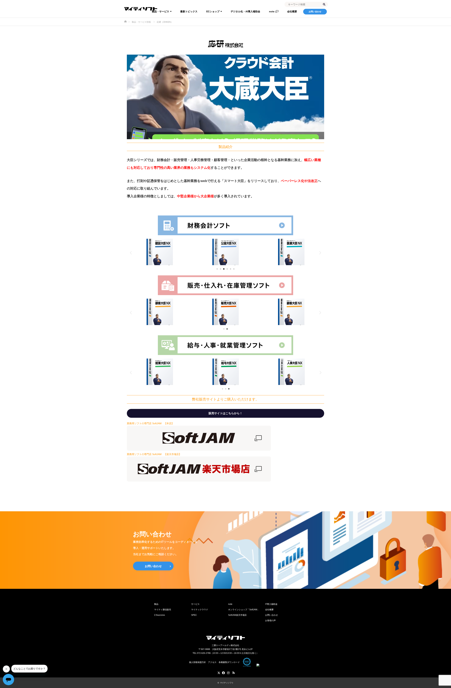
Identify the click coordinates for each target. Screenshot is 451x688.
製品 (156, 604)
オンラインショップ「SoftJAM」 (243, 609)
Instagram (228, 672)
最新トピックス (188, 11)
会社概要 (292, 11)
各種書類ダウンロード (229, 662)
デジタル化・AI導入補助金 (245, 11)
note (271, 11)
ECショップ (213, 11)
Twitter (217, 672)
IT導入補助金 (271, 604)
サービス (195, 604)
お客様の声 (270, 620)
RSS (233, 672)
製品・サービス (160, 11)
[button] (131, 252)
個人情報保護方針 (197, 662)
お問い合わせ (315, 11)
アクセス (212, 662)
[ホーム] (125, 19)
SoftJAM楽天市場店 (237, 615)
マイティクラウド (199, 609)
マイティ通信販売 (162, 609)
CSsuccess (159, 615)
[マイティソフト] (225, 638)
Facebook (223, 672)
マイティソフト (227, 683)
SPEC (194, 615)
